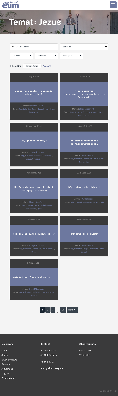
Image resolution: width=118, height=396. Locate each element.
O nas (4, 350)
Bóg (20, 109)
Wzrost (84, 252)
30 (63, 309)
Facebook (85, 350)
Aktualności (7, 369)
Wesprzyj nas (8, 378)
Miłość (34, 296)
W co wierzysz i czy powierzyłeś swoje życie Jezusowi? (84, 94)
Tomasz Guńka (87, 155)
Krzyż (101, 112)
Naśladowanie (84, 115)
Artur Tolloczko (87, 199)
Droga (85, 249)
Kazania (5, 364)
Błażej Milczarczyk (86, 109)
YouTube (84, 355)
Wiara (101, 159)
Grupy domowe (9, 359)
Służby (4, 355)
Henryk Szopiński (36, 202)
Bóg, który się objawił (84, 187)
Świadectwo (34, 112)
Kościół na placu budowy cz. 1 (34, 277)
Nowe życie (49, 109)
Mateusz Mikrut (36, 106)
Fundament (87, 112)
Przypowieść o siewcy (84, 234)
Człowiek (27, 109)
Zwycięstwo (84, 162)
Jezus (34, 109)
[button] (113, 4)
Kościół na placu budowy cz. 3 (34, 234)
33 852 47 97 (47, 361)
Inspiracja (48, 156)
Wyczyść (47, 66)
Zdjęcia (5, 373)
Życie (39, 209)
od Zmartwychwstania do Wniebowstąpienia (84, 142)
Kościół (41, 109)
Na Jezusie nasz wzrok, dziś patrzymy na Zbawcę (33, 188)
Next (70, 309)
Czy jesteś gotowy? (34, 140)
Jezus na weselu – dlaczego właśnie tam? (34, 92)
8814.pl (113, 390)
